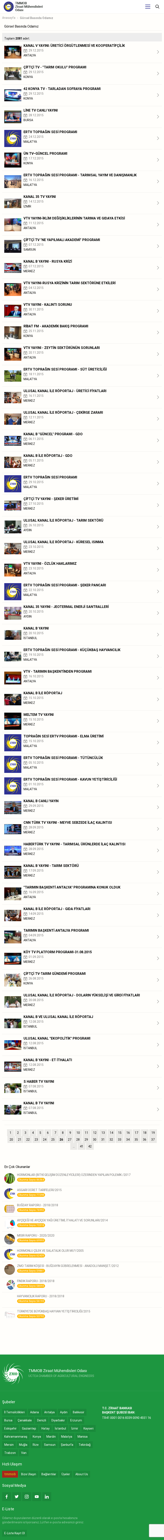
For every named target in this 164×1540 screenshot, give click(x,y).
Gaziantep (29, 1428)
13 (103, 1132)
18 (144, 1132)
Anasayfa (8, 17)
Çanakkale (25, 1420)
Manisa (83, 1436)
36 (144, 1139)
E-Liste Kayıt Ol (14, 1533)
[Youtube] (36, 1496)
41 (81, 1146)
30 (94, 1139)
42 (90, 1146)
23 (36, 1139)
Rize (36, 1444)
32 (111, 1139)
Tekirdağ (85, 1444)
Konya (37, 1436)
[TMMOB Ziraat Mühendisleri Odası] (13, 1373)
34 (128, 1139)
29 (86, 1139)
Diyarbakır (58, 1420)
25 (53, 1139)
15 (120, 1132)
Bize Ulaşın (28, 1474)
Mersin (9, 1444)
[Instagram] (26, 1496)
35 (136, 1139)
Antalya (49, 1412)
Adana (34, 1412)
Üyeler (66, 1474)
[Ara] (157, 6)
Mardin (51, 1436)
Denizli (41, 1420)
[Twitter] (16, 1496)
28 (78, 1139)
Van (23, 1453)
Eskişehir (10, 1428)
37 (153, 1139)
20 (11, 1139)
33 (119, 1139)
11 (86, 1132)
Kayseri (88, 1428)
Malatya (66, 1436)
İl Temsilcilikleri (14, 1412)
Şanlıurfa (67, 1444)
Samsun (50, 1444)
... (74, 1146)
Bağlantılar (48, 1474)
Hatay (45, 1428)
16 (128, 1132)
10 (78, 1132)
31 (103, 1139)
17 (136, 1132)
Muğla (23, 1444)
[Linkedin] (46, 1496)
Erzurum (76, 1420)
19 (153, 1132)
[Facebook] (6, 1496)
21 (19, 1139)
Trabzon (10, 1453)
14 (111, 1132)
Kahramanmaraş (15, 1436)
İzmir (74, 1428)
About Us (81, 1474)
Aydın (63, 1412)
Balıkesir (78, 1412)
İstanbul (60, 1428)
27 (69, 1139)
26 (61, 1139)
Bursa (8, 1420)
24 (44, 1139)
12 (95, 1132)
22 (28, 1139)
